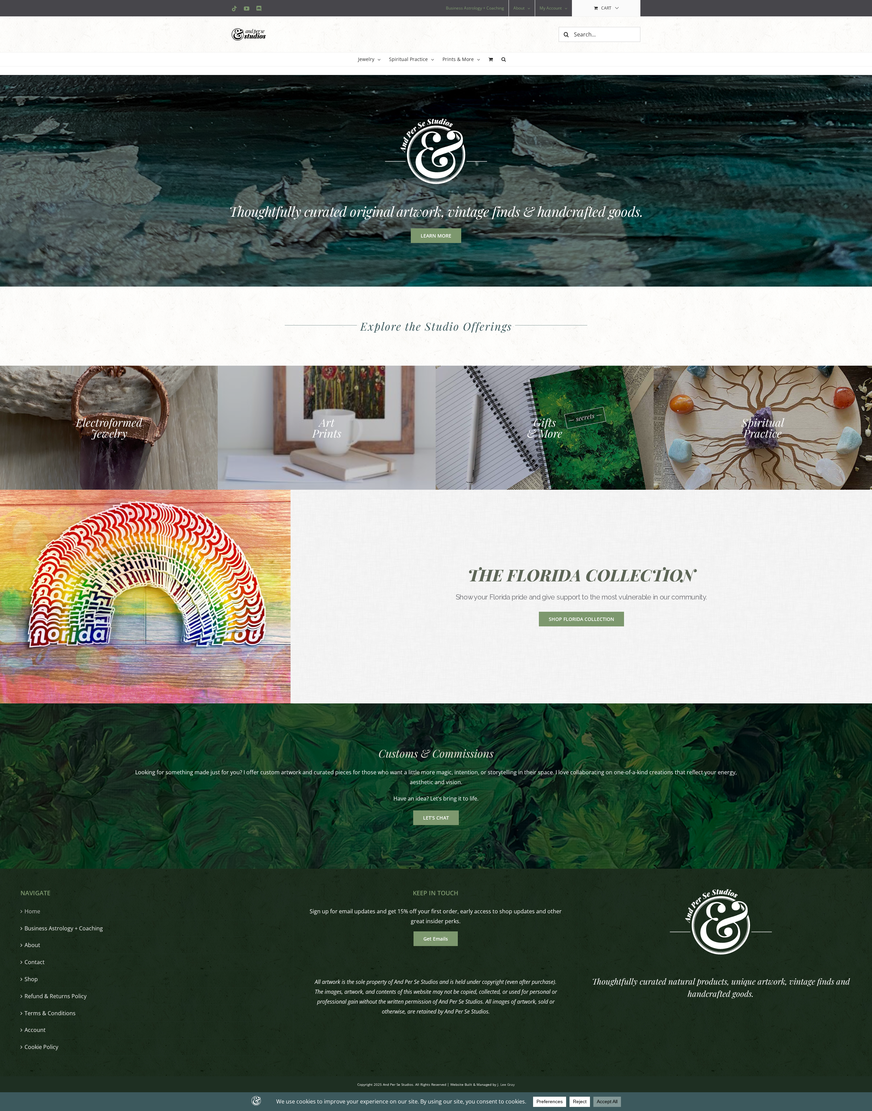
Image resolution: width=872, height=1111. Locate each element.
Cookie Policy (41, 1047)
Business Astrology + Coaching (64, 928)
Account (35, 1030)
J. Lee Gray (506, 1084)
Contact (35, 962)
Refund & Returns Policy (56, 996)
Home (32, 911)
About (32, 945)
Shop (31, 979)
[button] (503, 59)
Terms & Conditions (50, 1013)
